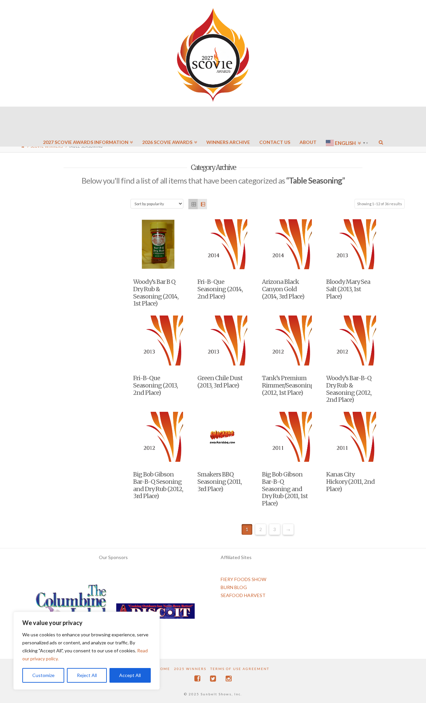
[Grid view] (193, 204)
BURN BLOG (234, 587)
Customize (43, 675)
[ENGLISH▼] (347, 123)
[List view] (202, 204)
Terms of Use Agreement (239, 669)
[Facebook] (197, 678)
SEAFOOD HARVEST (243, 595)
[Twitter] (213, 678)
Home (163, 669)
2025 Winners (190, 669)
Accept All (130, 675)
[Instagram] (229, 678)
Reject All (87, 675)
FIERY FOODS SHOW (243, 579)
